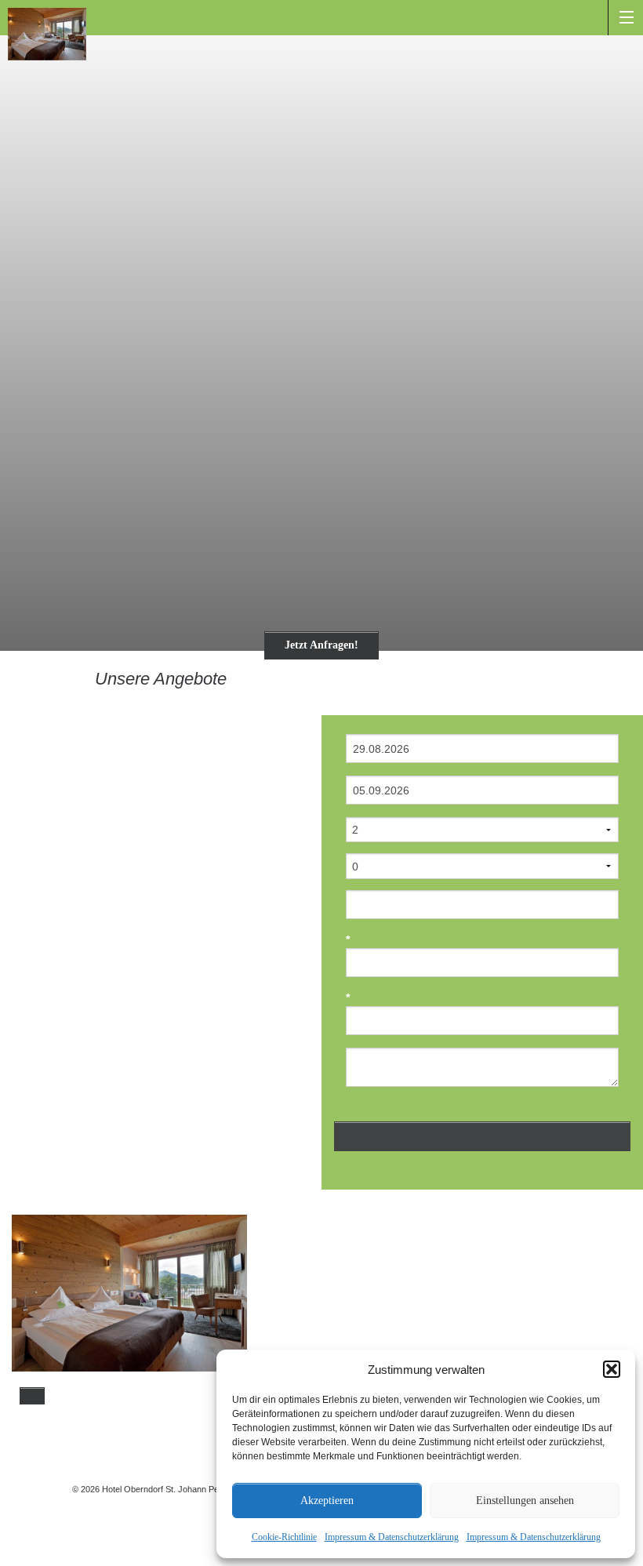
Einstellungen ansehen (525, 1500)
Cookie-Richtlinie (284, 1536)
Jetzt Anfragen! (321, 645)
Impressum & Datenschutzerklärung (392, 1536)
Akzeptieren (327, 1500)
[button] (611, 1369)
